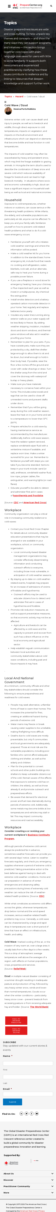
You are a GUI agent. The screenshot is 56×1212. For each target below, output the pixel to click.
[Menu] (9, 6)
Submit (12, 1102)
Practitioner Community (17, 1186)
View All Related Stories (16, 1030)
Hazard (19, 96)
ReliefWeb (20, 969)
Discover (8, 1180)
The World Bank (39, 1007)
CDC (16, 502)
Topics (8, 96)
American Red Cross (34, 502)
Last (5, 1083)
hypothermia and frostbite (28, 495)
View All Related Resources (16, 1021)
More (6, 1192)
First (5, 1070)
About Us (9, 1173)
